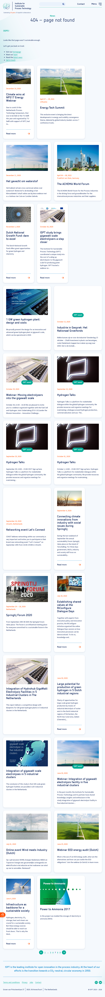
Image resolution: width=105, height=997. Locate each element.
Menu (94, 4)
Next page (64, 952)
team (15, 54)
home (15, 52)
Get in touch (10, 60)
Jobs (31, 982)
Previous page (41, 952)
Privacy (24, 982)
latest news (17, 57)
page (19, 52)
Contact (81, 4)
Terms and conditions (11, 982)
